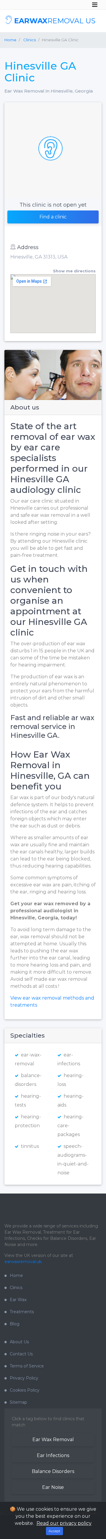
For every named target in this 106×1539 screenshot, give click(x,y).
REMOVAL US (54, 21)
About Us (19, 1341)
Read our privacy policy (64, 1523)
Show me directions (74, 271)
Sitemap (18, 1402)
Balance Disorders (53, 1471)
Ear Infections (53, 1455)
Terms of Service (27, 1366)
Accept (54, 1531)
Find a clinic (53, 217)
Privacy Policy (24, 1378)
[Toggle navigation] (95, 4)
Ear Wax (18, 1299)
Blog (14, 1323)
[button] (9, 375)
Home (10, 39)
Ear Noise (53, 1487)
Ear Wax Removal (53, 1439)
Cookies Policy (24, 1390)
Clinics (16, 1287)
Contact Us (21, 1354)
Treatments (22, 1311)
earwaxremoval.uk (23, 1261)
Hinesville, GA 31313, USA (38, 257)
